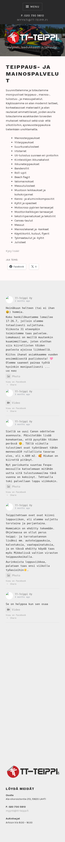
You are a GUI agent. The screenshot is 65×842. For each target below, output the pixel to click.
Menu (34, 6)
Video (16, 402)
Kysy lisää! (12, 251)
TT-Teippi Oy (23, 298)
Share (13, 385)
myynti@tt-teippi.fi (17, 810)
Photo (16, 376)
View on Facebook (16, 382)
